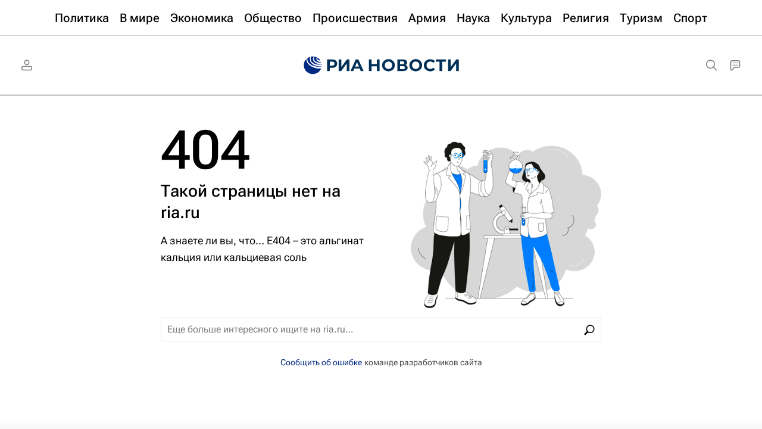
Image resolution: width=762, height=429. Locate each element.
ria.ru (180, 212)
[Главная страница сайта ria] (381, 65)
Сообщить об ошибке (321, 362)
